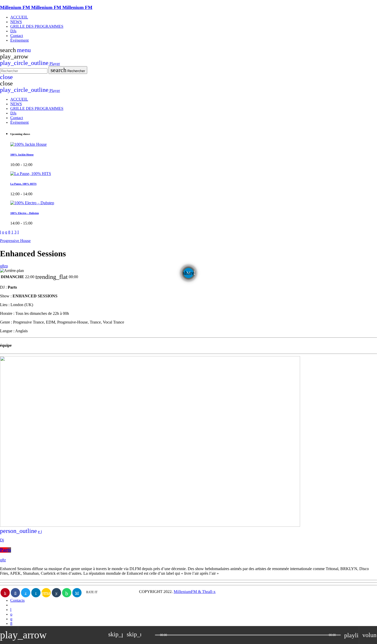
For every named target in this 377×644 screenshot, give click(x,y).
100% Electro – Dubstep (24, 213)
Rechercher (68, 70)
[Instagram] (11, 619)
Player (30, 64)
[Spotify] (11, 614)
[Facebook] (11, 623)
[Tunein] (10, 610)
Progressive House (15, 241)
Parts (5, 550)
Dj (2, 540)
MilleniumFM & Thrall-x (194, 592)
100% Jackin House (22, 154)
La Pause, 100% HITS (23, 184)
